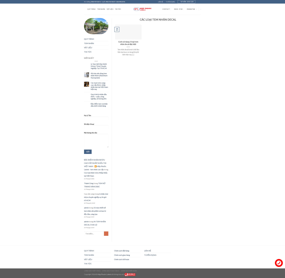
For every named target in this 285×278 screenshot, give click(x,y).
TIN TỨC (118, 9)
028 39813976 (120, 2)
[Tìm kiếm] (85, 9)
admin (86, 208)
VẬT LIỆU (110, 9)
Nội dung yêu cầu (90, 133)
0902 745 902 (110, 2)
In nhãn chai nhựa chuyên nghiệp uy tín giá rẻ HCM (96, 197)
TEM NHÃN (101, 9)
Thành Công (88, 183)
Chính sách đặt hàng (121, 251)
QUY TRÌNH (91, 9)
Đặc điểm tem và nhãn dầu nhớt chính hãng (99, 105)
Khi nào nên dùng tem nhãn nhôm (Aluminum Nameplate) (99, 75)
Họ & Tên (87, 115)
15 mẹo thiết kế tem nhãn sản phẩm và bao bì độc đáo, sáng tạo (95, 211)
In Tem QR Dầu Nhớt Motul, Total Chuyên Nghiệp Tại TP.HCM (99, 66)
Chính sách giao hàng (122, 255)
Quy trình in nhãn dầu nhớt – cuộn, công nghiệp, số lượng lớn (99, 96)
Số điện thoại (89, 124)
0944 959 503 (95, 2)
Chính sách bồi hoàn (121, 259)
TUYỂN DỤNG (170, 2)
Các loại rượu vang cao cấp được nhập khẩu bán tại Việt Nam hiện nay (99, 86)
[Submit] (106, 233)
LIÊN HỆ (160, 2)
